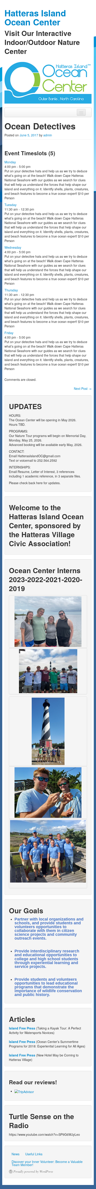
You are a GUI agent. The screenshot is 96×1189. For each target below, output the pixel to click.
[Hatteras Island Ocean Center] (48, 82)
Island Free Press (22, 1028)
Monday (10, 162)
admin (47, 135)
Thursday (11, 290)
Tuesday (10, 204)
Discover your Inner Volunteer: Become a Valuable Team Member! (47, 1163)
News (15, 1154)
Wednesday (12, 247)
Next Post (83, 388)
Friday (8, 333)
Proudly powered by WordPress (33, 1171)
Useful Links (33, 1154)
